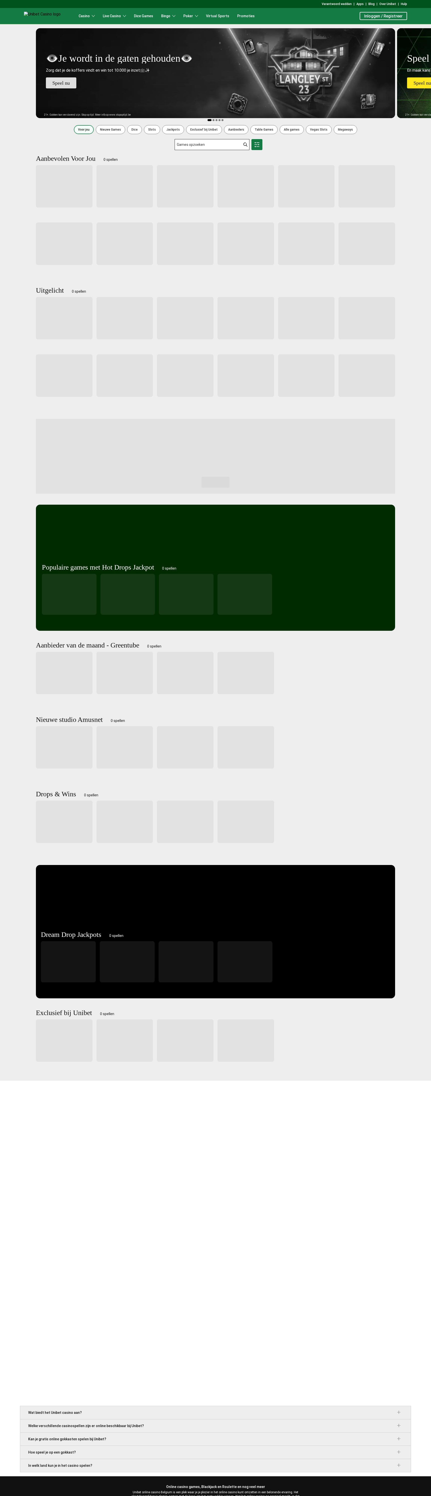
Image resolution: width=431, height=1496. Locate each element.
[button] (84, 129)
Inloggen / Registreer (383, 16)
